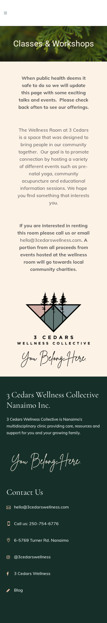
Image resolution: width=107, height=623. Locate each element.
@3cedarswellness (32, 556)
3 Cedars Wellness (32, 573)
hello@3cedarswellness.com (50, 240)
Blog (18, 590)
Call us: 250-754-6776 (36, 523)
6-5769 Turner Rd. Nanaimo (41, 540)
